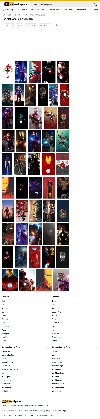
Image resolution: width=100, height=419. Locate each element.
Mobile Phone (7, 391)
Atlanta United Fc (84, 10)
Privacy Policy (45, 411)
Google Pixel (56, 312)
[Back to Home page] (15, 4)
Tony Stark (56, 316)
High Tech (56, 358)
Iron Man (5, 337)
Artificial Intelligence (10, 369)
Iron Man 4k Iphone (59, 380)
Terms (54, 411)
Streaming (6, 351)
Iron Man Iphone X (59, 387)
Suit (3, 373)
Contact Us (14, 411)
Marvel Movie (57, 362)
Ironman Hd (56, 391)
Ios (53, 330)
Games (5, 358)
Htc (53, 326)
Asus (4, 330)
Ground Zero (54, 10)
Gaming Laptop (8, 355)
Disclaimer (24, 411)
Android (32, 25)
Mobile (4, 316)
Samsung (46, 25)
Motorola (55, 323)
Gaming (5, 319)
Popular (65, 411)
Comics (55, 319)
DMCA (32, 411)
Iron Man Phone (58, 377)
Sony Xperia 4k (7, 377)
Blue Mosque (22, 10)
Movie (4, 323)
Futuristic (56, 305)
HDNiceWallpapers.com (11, 15)
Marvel (4, 341)
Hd (21, 25)
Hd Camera (6, 380)
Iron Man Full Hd (58, 384)
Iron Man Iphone (58, 373)
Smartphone (57, 337)
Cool (10, 25)
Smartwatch (57, 334)
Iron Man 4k (56, 369)
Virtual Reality (7, 362)
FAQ (36, 411)
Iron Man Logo (57, 366)
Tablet (54, 301)
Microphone (6, 387)
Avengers (5, 334)
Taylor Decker (68, 10)
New (59, 411)
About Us (5, 411)
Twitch (55, 308)
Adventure (6, 366)
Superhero (6, 326)
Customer (6, 384)
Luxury (54, 351)
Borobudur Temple (38, 10)
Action (54, 341)
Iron (53, 355)
